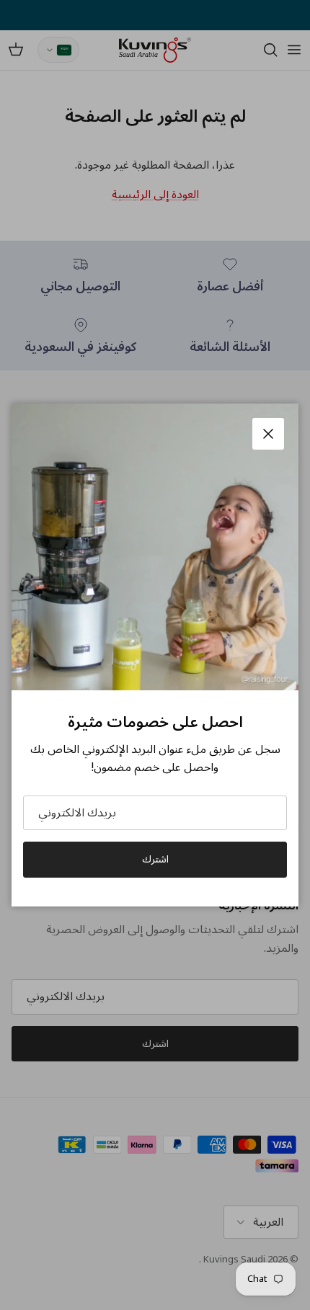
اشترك (155, 859)
